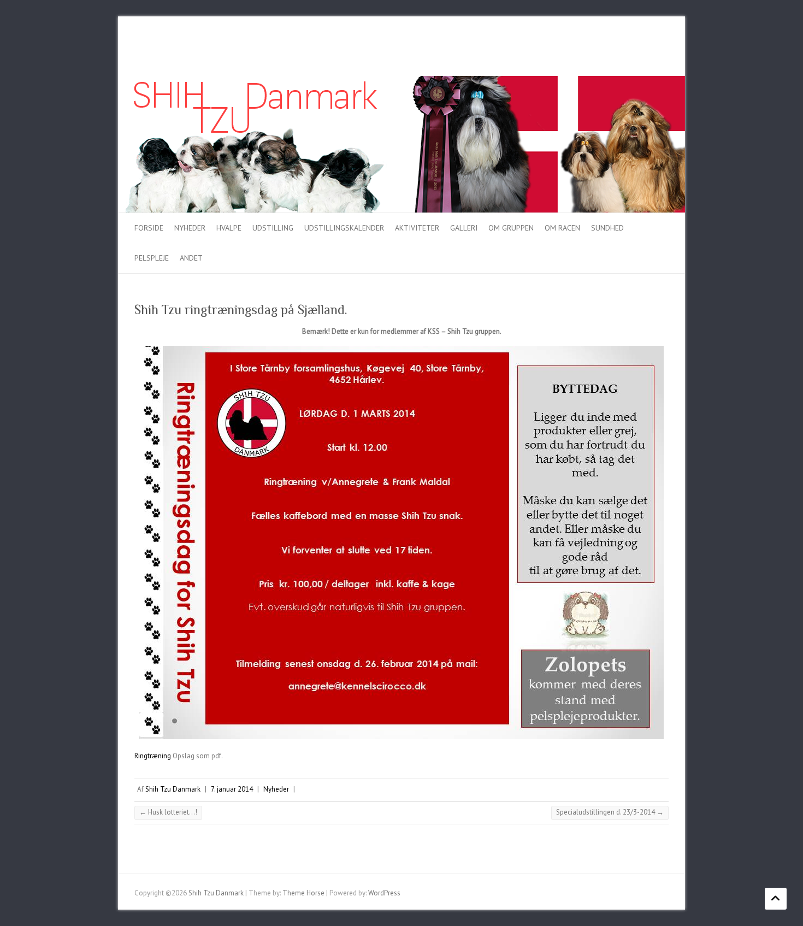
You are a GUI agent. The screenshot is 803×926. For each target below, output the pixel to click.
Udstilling (272, 228)
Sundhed (607, 228)
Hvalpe (228, 228)
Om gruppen (511, 228)
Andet (191, 258)
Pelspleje (151, 258)
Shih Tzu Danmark (172, 789)
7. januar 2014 (232, 789)
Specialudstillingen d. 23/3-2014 (610, 812)
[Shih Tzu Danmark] (401, 81)
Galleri (463, 228)
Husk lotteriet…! (168, 812)
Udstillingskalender (344, 228)
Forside (148, 228)
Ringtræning (152, 755)
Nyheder (189, 228)
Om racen (562, 228)
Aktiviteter (417, 228)
